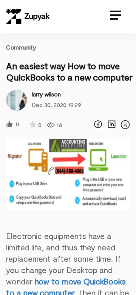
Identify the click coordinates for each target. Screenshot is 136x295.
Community (21, 47)
